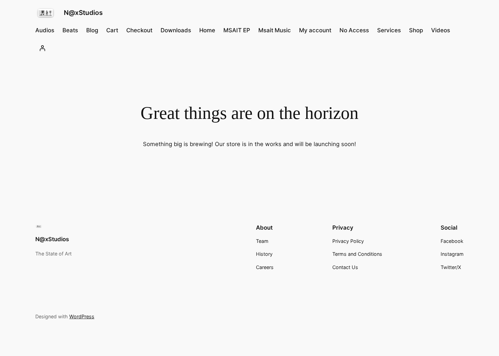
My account (315, 30)
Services (389, 30)
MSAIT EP (236, 30)
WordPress (81, 316)
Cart (112, 30)
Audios (44, 30)
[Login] (42, 48)
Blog (92, 30)
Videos (440, 30)
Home (207, 30)
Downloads (176, 30)
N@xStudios (83, 12)
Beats (70, 30)
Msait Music (274, 30)
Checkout (139, 30)
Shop (416, 30)
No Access (354, 30)
